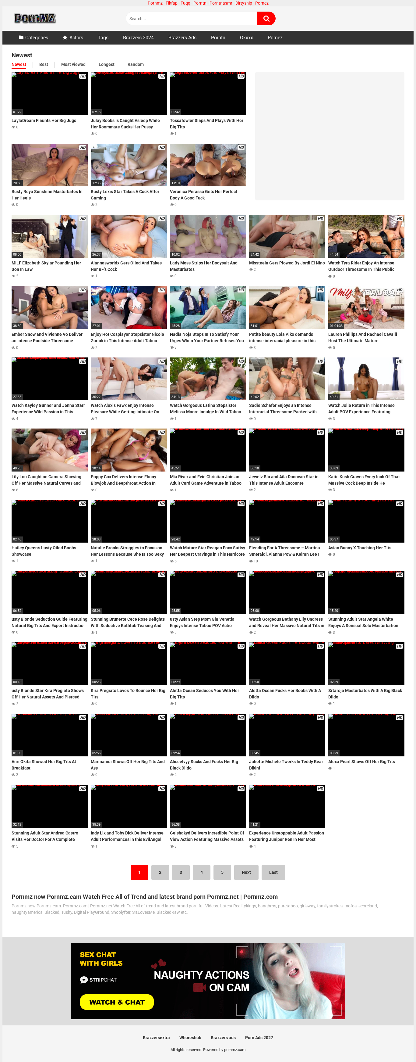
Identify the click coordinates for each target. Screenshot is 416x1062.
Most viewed (73, 64)
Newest (19, 64)
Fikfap (172, 3)
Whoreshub (190, 1037)
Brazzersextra (156, 1037)
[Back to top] (395, 1043)
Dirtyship (243, 3)
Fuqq (185, 3)
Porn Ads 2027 (259, 1037)
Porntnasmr (221, 3)
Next (246, 872)
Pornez (262, 3)
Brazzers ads (223, 1037)
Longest (107, 64)
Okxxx (246, 38)
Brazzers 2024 (138, 38)
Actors (76, 38)
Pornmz (155, 3)
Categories (36, 38)
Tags (103, 38)
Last (273, 872)
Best (43, 64)
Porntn (199, 3)
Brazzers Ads (182, 38)
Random (136, 64)
